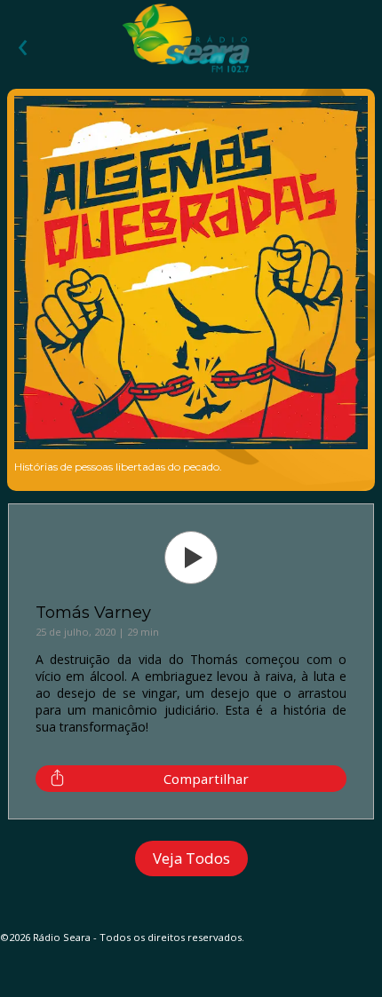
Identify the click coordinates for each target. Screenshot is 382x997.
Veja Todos (191, 858)
